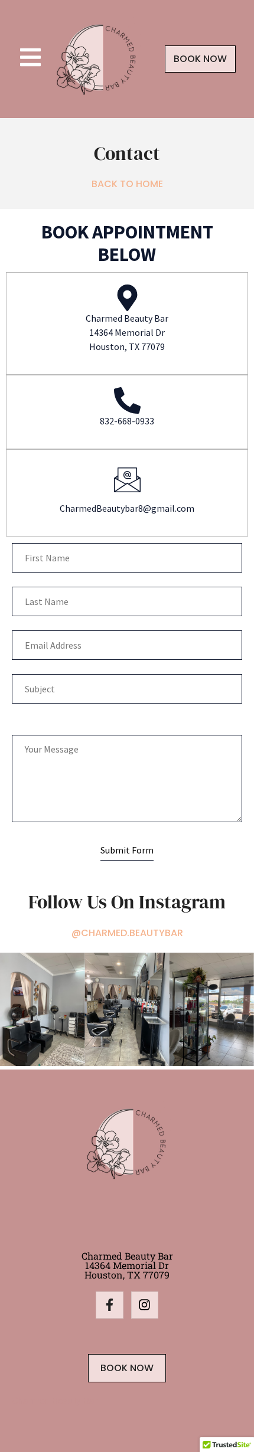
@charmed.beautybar (127, 933)
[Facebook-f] (109, 1305)
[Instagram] (144, 1305)
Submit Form (127, 850)
